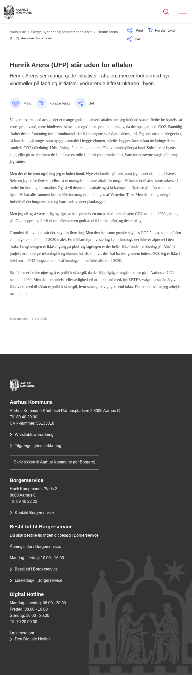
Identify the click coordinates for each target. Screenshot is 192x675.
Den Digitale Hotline (33, 639)
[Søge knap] (166, 12)
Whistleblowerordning (34, 434)
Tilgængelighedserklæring (38, 446)
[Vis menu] (183, 12)
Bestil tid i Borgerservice (36, 569)
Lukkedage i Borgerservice (38, 580)
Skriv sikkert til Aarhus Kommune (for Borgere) (54, 462)
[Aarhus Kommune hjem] (18, 11)
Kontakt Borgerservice (34, 513)
